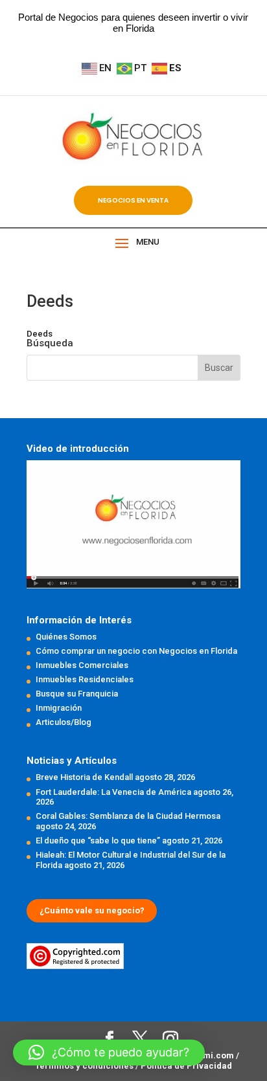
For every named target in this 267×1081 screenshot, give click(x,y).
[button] (109, 1052)
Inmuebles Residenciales (85, 679)
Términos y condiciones (85, 1066)
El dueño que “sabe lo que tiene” (98, 840)
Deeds (39, 334)
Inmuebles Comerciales (82, 665)
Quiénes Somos (66, 636)
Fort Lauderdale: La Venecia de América (113, 792)
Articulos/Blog (63, 722)
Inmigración (59, 708)
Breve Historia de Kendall (84, 777)
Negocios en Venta (133, 200)
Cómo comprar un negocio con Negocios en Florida (136, 651)
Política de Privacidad (186, 1066)
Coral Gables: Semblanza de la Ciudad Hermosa (128, 816)
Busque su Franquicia (77, 693)
